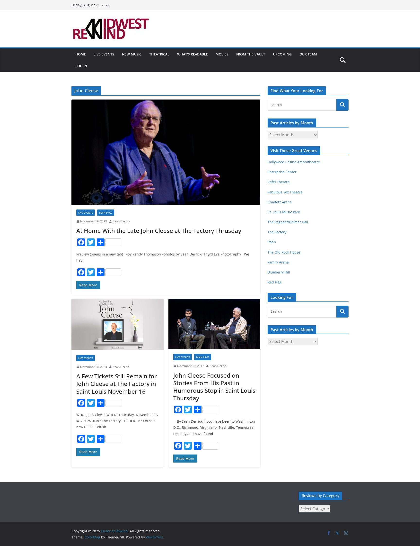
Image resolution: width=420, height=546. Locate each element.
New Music (131, 54)
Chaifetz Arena (280, 202)
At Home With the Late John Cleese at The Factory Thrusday (158, 231)
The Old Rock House (284, 252)
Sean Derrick (121, 221)
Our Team (308, 54)
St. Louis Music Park (284, 212)
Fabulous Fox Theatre (285, 192)
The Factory (277, 232)
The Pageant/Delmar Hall (288, 222)
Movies (222, 54)
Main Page (105, 212)
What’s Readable (192, 54)
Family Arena (278, 262)
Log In (81, 66)
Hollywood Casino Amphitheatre (294, 162)
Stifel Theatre (278, 182)
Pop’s (272, 242)
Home (80, 54)
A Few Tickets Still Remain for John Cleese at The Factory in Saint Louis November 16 (116, 383)
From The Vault (250, 54)
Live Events (104, 54)
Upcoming (282, 54)
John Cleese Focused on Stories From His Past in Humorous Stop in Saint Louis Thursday (214, 386)
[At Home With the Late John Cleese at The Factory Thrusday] (165, 152)
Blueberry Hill (279, 272)
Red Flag (274, 282)
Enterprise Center (282, 172)
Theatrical (159, 54)
